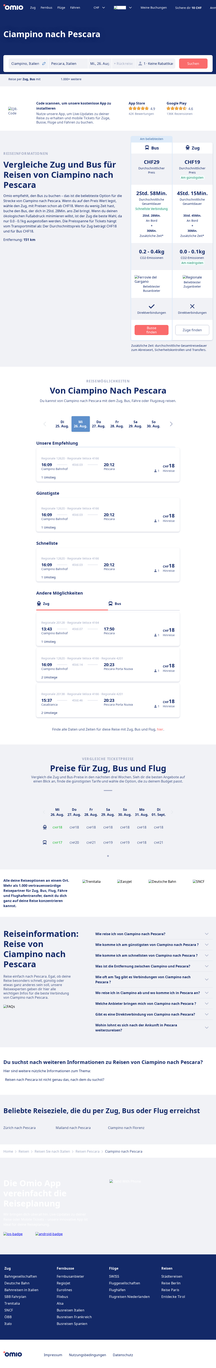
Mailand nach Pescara (73, 1127)
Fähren (75, 7)
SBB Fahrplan (15, 1296)
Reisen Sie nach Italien (52, 1151)
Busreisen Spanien (72, 1323)
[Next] (171, 423)
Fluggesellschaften (124, 1283)
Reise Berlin (171, 1283)
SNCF (8, 1310)
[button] (100, 63)
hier (160, 729)
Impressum (53, 1355)
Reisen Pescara (88, 1151)
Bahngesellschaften (20, 1276)
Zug (33, 7)
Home (8, 1151)
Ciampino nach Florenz (126, 1127)
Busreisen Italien (70, 1310)
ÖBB (8, 1317)
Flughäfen (117, 1290)
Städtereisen (171, 1276)
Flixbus (62, 1296)
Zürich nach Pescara (19, 1127)
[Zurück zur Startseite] (16, 7)
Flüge (61, 7)
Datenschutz (123, 1355)
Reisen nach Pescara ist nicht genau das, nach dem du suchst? (54, 1079)
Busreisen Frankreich (74, 1317)
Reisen (24, 1151)
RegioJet (63, 1283)
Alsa (60, 1303)
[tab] (72, 603)
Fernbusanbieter (70, 1276)
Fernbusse (65, 1268)
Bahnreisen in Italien (21, 1290)
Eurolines (64, 1290)
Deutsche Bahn (17, 1283)
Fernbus (46, 7)
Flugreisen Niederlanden (129, 1296)
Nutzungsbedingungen (87, 1355)
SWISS (114, 1276)
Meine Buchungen (154, 7)
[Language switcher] (123, 7)
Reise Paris (170, 1290)
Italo (8, 1323)
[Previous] (43, 812)
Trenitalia (12, 1303)
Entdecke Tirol (173, 1296)
